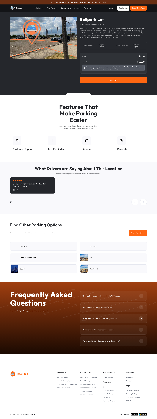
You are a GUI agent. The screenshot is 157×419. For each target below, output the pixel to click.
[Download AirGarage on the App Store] (134, 414)
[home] (16, 8)
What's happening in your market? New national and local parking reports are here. (78, 2)
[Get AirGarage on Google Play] (143, 414)
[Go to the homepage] (19, 374)
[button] (134, 202)
